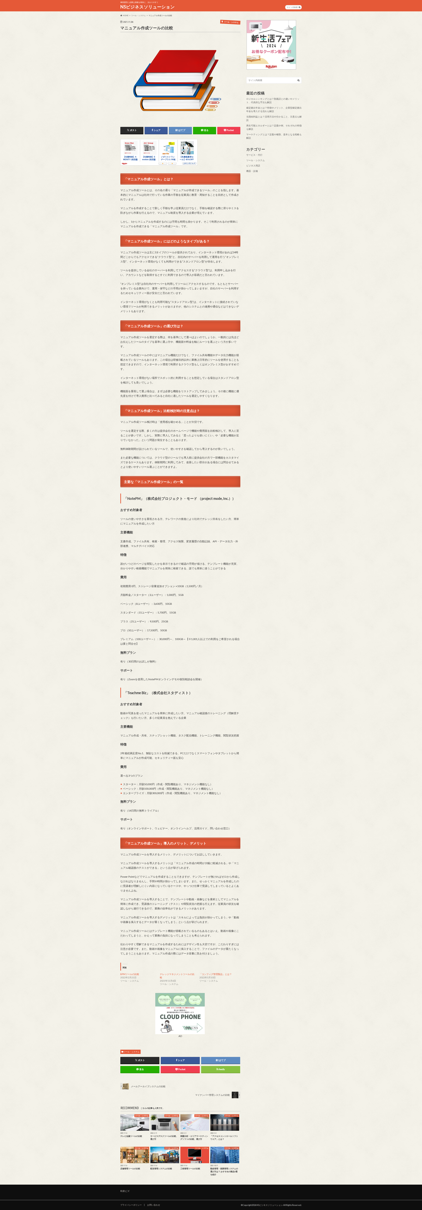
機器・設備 (252, 171)
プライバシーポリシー (131, 1205)
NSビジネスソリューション (147, 6)
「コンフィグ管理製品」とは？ (215, 974)
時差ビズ (125, 1191)
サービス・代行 (254, 154)
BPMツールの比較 (129, 974)
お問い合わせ (153, 1205)
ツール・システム (131, 1051)
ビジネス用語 (253, 165)
